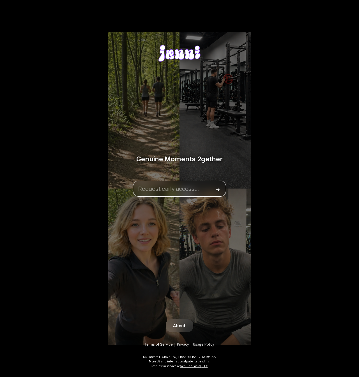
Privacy (183, 344)
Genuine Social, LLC (194, 366)
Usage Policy (203, 344)
